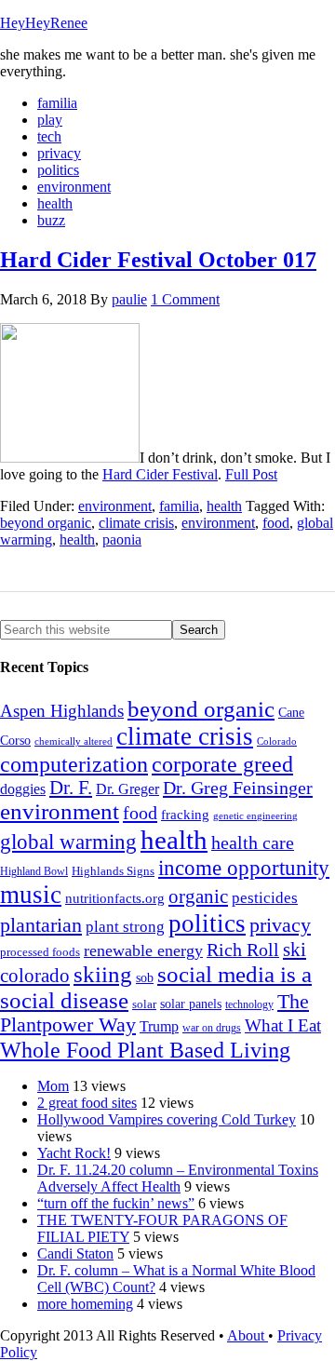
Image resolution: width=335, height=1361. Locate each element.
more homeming (85, 1304)
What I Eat (283, 1025)
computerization (74, 764)
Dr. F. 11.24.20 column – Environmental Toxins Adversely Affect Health (177, 1178)
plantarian (41, 925)
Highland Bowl (34, 871)
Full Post (251, 474)
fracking (185, 814)
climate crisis (136, 523)
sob (145, 978)
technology (249, 1004)
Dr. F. (70, 787)
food (275, 523)
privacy (280, 925)
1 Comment (185, 299)
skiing (103, 974)
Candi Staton (75, 1253)
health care (252, 842)
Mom (53, 1086)
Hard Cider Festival (160, 474)
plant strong (125, 927)
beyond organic (45, 523)
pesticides (265, 898)
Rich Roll (243, 949)
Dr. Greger (127, 789)
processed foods (40, 952)
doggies (23, 789)
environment (115, 506)
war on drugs (211, 1027)
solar (144, 1004)
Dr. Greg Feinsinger (238, 787)
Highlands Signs (113, 871)
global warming (68, 841)
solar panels (190, 1004)
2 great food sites (87, 1103)
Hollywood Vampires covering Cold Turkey (166, 1119)
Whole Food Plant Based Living (145, 1049)
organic (198, 896)
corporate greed (222, 763)
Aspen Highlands (62, 711)
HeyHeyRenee (43, 23)
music (30, 895)
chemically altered (73, 741)
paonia (121, 539)
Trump (159, 1026)
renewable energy (143, 950)
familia (179, 506)
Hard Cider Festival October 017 (158, 260)
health (224, 506)
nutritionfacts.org (115, 898)
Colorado (277, 741)
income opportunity (243, 868)
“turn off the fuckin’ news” (115, 1203)
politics (207, 923)
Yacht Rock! (74, 1153)
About (247, 1335)
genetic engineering (255, 816)
